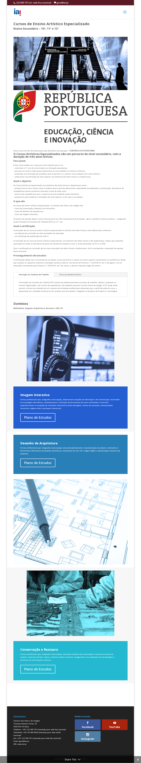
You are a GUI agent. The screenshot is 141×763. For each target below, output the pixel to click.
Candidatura (70, 699)
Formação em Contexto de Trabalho (34, 274)
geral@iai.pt (24, 741)
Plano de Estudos (38, 417)
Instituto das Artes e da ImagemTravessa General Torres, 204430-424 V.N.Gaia (26, 724)
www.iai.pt (22, 744)
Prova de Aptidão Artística (70, 274)
